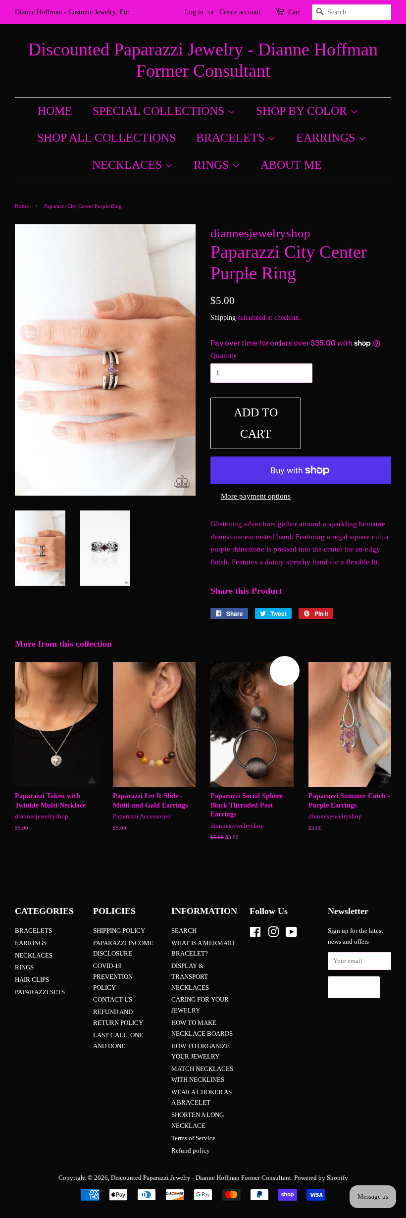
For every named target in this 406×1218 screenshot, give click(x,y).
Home (22, 206)
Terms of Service (193, 1138)
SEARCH (184, 930)
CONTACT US (112, 999)
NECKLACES (128, 164)
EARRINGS (327, 137)
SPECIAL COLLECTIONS (160, 110)
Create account (239, 12)
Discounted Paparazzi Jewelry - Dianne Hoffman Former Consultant (203, 60)
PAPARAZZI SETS (40, 992)
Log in (194, 12)
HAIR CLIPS (32, 979)
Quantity (223, 355)
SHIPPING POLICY (119, 930)
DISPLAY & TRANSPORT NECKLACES (190, 977)
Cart (294, 12)
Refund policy (190, 1150)
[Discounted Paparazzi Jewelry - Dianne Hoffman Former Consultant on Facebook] (255, 934)
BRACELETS (231, 137)
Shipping (223, 317)
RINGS (213, 164)
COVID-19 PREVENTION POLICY (113, 977)
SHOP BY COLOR (303, 110)
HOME (55, 110)
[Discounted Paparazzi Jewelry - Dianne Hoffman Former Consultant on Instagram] (273, 934)
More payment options (256, 496)
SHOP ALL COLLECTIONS (106, 137)
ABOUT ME (291, 164)
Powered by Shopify (321, 1177)
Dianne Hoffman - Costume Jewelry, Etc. (73, 12)
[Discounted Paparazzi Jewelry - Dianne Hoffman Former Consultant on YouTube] (291, 934)
